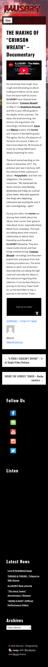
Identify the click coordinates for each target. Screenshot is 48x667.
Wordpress (30, 650)
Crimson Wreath (28, 103)
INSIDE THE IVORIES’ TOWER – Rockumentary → (24, 378)
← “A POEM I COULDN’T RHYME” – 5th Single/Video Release (24, 360)
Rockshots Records (31, 106)
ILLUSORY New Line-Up (20, 585)
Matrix (14, 129)
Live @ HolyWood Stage (20, 570)
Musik (16, 654)
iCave (37, 126)
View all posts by (14, 342)
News (34, 321)
